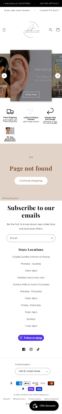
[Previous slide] (4, 75)
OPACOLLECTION (29, 395)
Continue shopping (31, 181)
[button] (4, 29)
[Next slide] (57, 75)
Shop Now (31, 94)
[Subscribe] (51, 238)
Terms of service (51, 399)
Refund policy (19, 399)
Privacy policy (34, 399)
